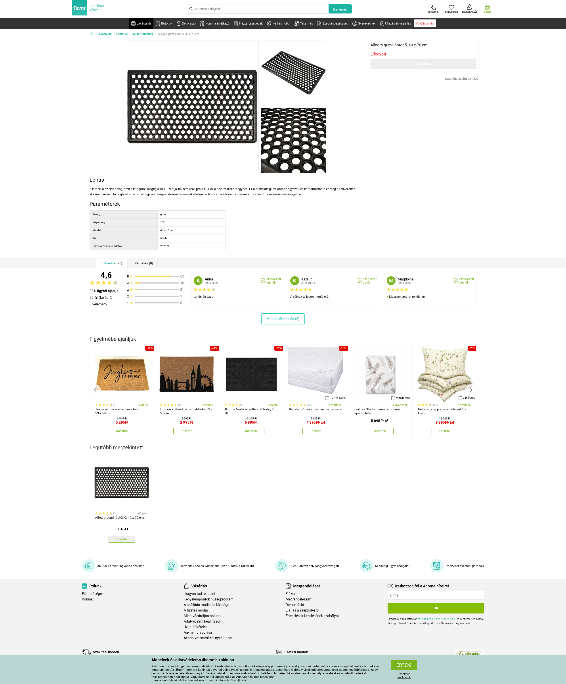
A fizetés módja (196, 610)
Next (470, 389)
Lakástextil (104, 34)
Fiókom (291, 593)
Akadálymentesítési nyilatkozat (208, 638)
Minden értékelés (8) (283, 319)
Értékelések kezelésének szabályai (312, 615)
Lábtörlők (122, 34)
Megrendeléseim (298, 599)
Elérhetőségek (92, 593)
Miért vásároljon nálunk (202, 615)
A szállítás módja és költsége (206, 604)
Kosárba (423, 63)
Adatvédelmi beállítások (202, 621)
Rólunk (87, 599)
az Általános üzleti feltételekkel (436, 619)
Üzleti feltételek (195, 627)
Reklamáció (295, 604)
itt (238, 680)
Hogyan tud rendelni (199, 593)
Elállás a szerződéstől (302, 610)
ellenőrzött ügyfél (273, 280)
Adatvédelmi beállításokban (255, 676)
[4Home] (93, 34)
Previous (95, 389)
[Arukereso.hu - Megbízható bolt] (469, 653)
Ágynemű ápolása (198, 632)
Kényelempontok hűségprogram (208, 599)
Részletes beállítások (404, 675)
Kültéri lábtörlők (143, 34)
